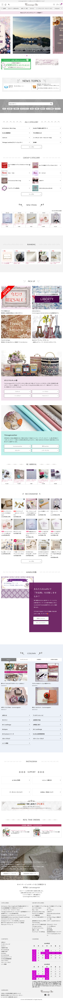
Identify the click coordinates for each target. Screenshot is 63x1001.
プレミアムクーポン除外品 (38, 931)
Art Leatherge (6, 725)
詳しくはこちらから (40, 622)
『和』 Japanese (20, 921)
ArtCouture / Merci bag (7, 906)
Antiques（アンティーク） (7, 921)
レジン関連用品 (36, 915)
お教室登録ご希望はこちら (29, 873)
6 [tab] (33, 55)
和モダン (49, 915)
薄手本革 (42, 108)
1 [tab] (22, 55)
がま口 (32, 108)
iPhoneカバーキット (52, 924)
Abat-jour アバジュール (7, 924)
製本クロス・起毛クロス (7, 922)
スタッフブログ (6, 738)
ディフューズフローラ (24, 108)
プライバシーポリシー (18, 995)
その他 (15, 921)
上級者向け (16, 108)
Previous (1, 8)
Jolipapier (57, 8)
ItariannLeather (17, 446)
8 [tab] (38, 55)
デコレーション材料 (9, 913)
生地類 (4, 8)
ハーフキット (45, 391)
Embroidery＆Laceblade (53, 913)
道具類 (3, 913)
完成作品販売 (4, 917)
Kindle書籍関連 (5, 908)
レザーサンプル (45, 450)
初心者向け (10, 108)
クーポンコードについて (16, 792)
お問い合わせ (14, 997)
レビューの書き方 (47, 780)
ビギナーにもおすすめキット (53, 921)
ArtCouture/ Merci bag (38, 911)
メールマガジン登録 (6, 997)
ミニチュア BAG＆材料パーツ (39, 917)
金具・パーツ (27, 911)
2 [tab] (24, 55)
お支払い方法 (4, 993)
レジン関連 (5, 743)
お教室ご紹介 (36, 725)
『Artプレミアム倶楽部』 (37, 913)
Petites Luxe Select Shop (15, 917)
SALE (4, 108)
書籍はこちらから (41, 618)
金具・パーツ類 (24, 8)
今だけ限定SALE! (13, 908)
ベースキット (18, 395)
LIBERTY (37, 108)
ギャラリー (5, 720)
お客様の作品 (37, 720)
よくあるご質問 (16, 780)
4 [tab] (29, 55)
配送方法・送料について (7, 995)
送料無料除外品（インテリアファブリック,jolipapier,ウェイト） (54, 933)
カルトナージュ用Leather (13, 8)
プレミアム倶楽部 (50, 108)
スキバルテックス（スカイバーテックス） (10, 919)
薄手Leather (45, 446)
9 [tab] (40, 55)
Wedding (49, 928)
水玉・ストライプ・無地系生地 (39, 924)
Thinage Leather (37, 926)
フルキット (32, 8)
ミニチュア (23, 915)
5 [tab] (31, 55)
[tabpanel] (31, 35)
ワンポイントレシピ (38, 715)
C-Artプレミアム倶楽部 (18, 922)
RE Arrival (50, 910)
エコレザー (17, 450)
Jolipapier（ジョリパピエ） (7, 915)
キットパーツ (45, 395)
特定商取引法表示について (14, 993)
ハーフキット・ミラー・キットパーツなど (44, 8)
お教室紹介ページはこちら (9, 873)
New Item (35, 910)
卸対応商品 (50, 930)
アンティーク (57, 108)
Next (61, 8)
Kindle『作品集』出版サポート (21, 906)
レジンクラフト (17, 915)
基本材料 (16, 913)
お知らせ (4, 715)
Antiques (5, 729)
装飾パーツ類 (35, 930)
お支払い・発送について (46, 792)
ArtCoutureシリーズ (8, 734)
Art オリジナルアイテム (37, 928)
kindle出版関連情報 (39, 734)
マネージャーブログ (38, 738)
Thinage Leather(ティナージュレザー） (11, 911)
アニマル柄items (51, 926)
